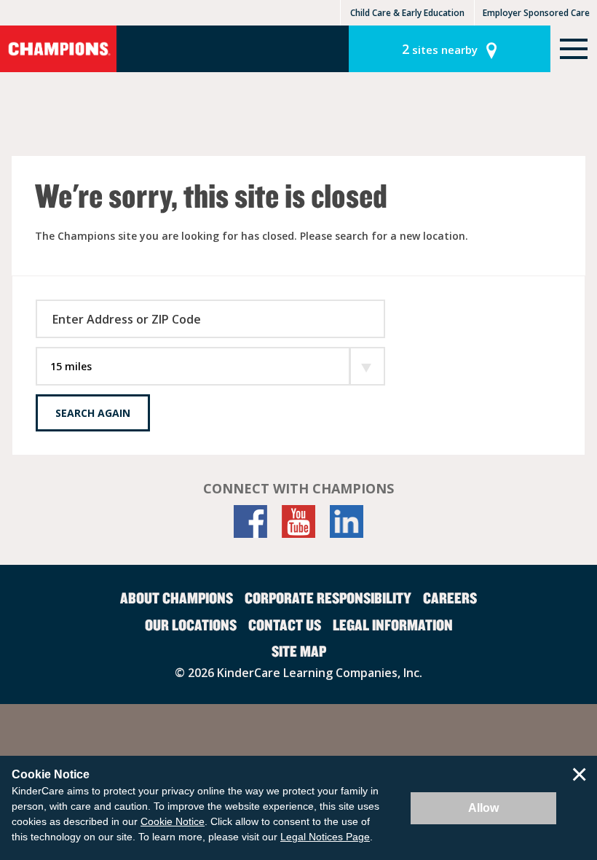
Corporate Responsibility (328, 597)
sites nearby (440, 49)
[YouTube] (298, 521)
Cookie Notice (173, 821)
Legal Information (393, 624)
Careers (450, 597)
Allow (483, 808)
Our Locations (191, 624)
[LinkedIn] (346, 521)
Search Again (92, 413)
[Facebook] (250, 521)
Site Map (299, 651)
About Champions (176, 597)
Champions (58, 49)
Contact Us (284, 624)
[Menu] (573, 49)
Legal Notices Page (325, 837)
